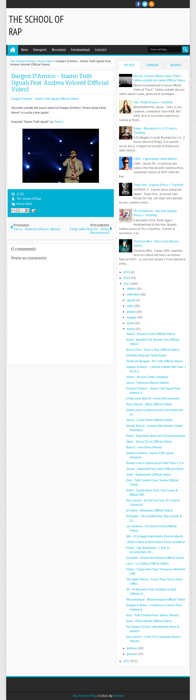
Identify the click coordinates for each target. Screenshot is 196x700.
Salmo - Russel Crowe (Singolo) (147, 377)
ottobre (131, 288)
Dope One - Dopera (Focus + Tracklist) (158, 185)
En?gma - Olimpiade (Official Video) (149, 510)
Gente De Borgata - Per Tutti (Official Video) (154, 361)
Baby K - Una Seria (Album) (144, 447)
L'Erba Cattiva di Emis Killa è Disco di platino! (155, 542)
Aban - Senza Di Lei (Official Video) (149, 441)
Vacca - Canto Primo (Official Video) (149, 420)
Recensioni (59, 49)
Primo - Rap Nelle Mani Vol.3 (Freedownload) (155, 436)
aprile (131, 323)
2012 (127, 661)
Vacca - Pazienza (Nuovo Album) (147, 382)
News (24, 49)
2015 (127, 272)
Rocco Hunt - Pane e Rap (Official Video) (152, 349)
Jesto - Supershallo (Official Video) (148, 474)
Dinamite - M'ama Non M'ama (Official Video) (155, 558)
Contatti (101, 49)
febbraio (132, 648)
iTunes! (58, 121)
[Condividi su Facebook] (27, 210)
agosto (131, 300)
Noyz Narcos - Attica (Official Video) (149, 404)
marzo (131, 329)
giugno (131, 311)
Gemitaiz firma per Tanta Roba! (146, 355)
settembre (133, 294)
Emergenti (40, 49)
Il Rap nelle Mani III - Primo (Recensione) (153, 398)
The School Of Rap (28, 198)
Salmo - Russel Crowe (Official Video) (150, 334)
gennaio (132, 654)
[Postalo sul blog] (18, 210)
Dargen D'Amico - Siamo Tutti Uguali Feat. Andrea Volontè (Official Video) (60, 83)
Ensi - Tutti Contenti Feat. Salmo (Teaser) (152, 615)
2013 (127, 283)
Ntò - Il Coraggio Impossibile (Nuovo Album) (154, 536)
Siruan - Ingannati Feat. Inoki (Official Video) (154, 469)
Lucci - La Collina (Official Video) (147, 563)
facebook (138, 4)
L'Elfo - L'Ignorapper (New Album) (155, 159)
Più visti (129, 65)
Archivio (175, 65)
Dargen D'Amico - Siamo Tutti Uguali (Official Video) (45, 98)
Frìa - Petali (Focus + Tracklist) (153, 102)
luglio (131, 306)
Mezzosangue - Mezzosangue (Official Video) (155, 599)
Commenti (152, 65)
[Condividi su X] (22, 210)
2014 (127, 278)
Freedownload (80, 49)
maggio (132, 317)
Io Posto (118, 696)
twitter (145, 4)
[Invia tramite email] (13, 210)
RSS (151, 4)
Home (12, 50)
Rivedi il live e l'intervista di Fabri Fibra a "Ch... (156, 463)
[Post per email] (33, 210)
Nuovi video (24, 204)
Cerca (185, 49)
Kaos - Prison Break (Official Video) (149, 621)
